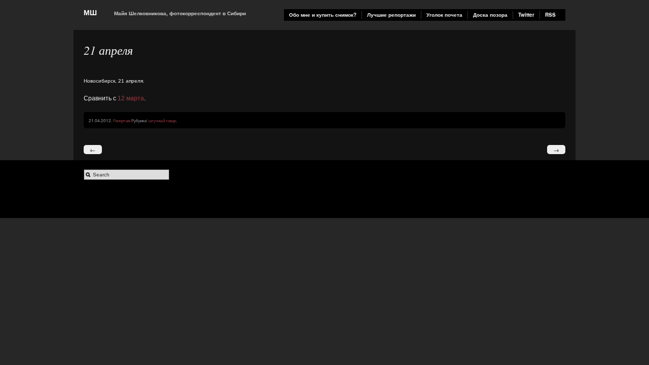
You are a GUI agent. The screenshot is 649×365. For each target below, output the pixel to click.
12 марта (131, 98)
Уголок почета (444, 14)
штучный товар (162, 120)
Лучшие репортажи (391, 14)
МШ (90, 12)
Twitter (526, 14)
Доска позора (490, 14)
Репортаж (121, 120)
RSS (550, 14)
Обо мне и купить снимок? (322, 14)
